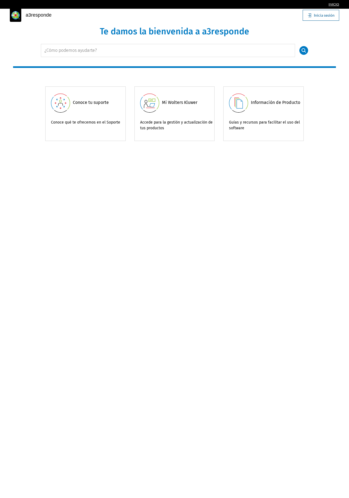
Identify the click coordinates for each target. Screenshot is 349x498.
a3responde (39, 15)
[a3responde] (15, 15)
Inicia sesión (324, 15)
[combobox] (168, 50)
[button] (303, 50)
